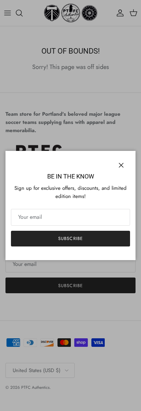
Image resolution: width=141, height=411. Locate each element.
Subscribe (70, 238)
